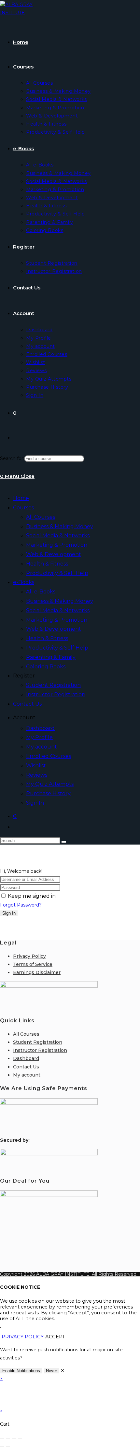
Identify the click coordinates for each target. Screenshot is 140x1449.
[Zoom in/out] (2, 1438)
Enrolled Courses (48, 756)
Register (24, 676)
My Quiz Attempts (50, 784)
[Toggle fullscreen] (8, 1438)
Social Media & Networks (58, 535)
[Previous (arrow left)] (2, 1446)
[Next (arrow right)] (8, 1446)
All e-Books (40, 592)
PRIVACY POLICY (23, 1337)
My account (41, 747)
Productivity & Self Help (57, 573)
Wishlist (36, 765)
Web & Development (53, 554)
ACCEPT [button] (55, 1337)
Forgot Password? (21, 905)
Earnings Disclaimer (37, 972)
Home (21, 498)
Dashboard (40, 728)
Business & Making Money (59, 526)
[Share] (14, 1438)
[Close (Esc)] (20, 1438)
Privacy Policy (29, 956)
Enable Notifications (21, 1370)
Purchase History (48, 793)
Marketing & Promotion (56, 545)
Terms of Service (32, 964)
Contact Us (27, 704)
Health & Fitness (47, 564)
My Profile (39, 737)
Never (51, 1370)
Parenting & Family (51, 657)
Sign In (35, 803)
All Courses (40, 517)
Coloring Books (45, 667)
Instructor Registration (55, 694)
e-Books (23, 582)
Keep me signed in (32, 896)
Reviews (36, 775)
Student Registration (53, 685)
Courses (23, 508)
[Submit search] (64, 842)
